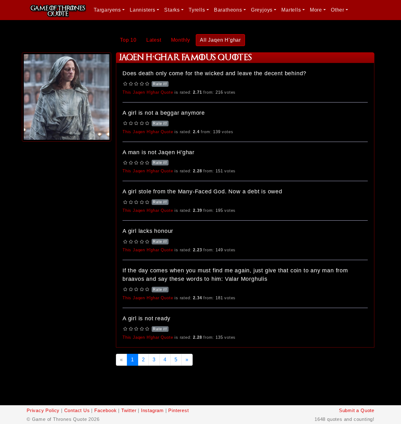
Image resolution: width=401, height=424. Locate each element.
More (316, 10)
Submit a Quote (356, 410)
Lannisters (142, 10)
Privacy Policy (43, 410)
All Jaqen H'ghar (220, 40)
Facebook (105, 410)
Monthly (180, 40)
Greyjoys (262, 10)
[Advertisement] (66, 237)
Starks (172, 10)
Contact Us (77, 410)
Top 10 (128, 40)
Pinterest (178, 410)
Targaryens (107, 10)
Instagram (152, 410)
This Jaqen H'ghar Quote (147, 92)
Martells (291, 10)
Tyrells (197, 10)
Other (337, 10)
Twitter (129, 410)
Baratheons (228, 10)
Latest (153, 40)
